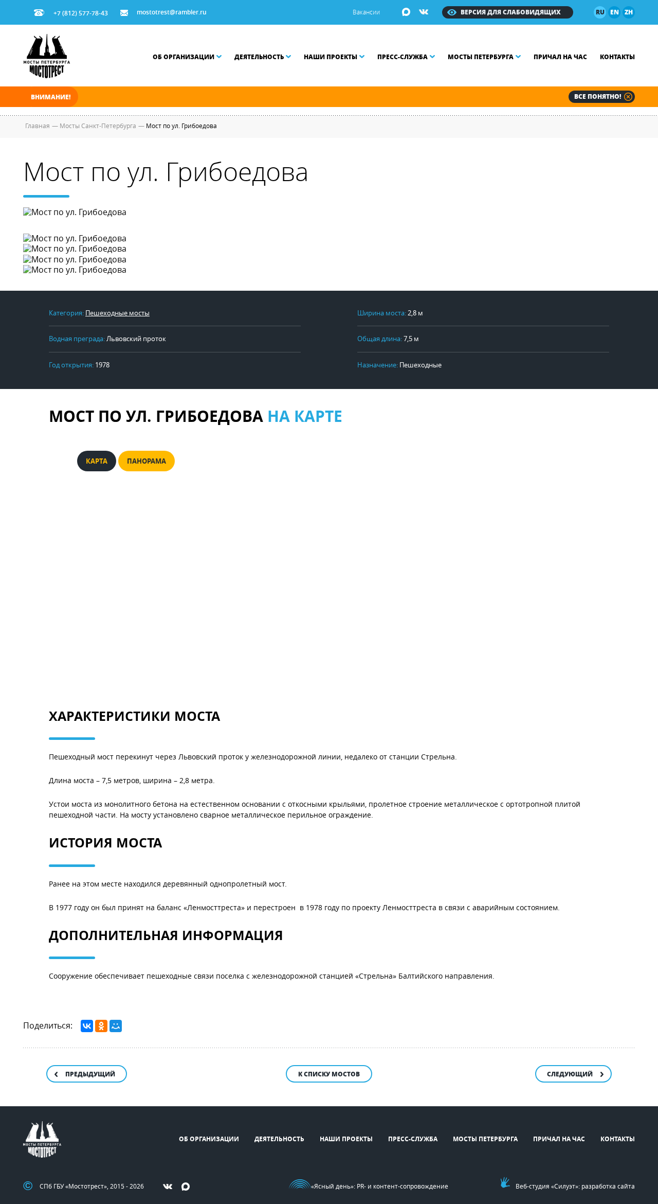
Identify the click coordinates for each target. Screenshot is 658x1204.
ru (600, 12)
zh (629, 12)
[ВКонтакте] (87, 1026)
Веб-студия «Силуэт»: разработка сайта (575, 1186)
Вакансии (366, 12)
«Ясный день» (332, 1186)
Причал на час (560, 56)
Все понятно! (597, 96)
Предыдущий (90, 1074)
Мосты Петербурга (481, 56)
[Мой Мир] (115, 1026)
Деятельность (259, 56)
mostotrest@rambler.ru (172, 12)
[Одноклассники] (101, 1026)
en (614, 12)
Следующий (570, 1074)
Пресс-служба (402, 56)
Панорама (146, 461)
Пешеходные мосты (117, 312)
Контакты (617, 56)
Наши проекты (330, 56)
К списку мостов (329, 1074)
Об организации (183, 56)
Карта (96, 461)
